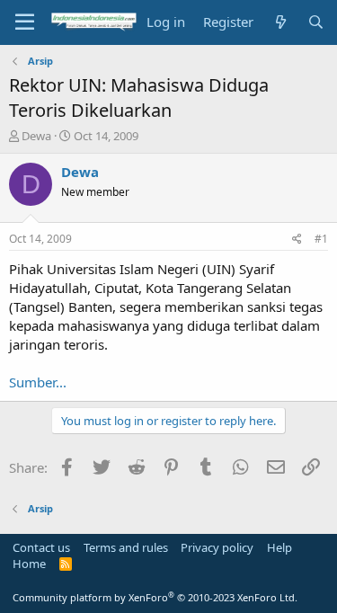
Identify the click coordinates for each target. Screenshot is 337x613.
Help (279, 547)
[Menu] (25, 22)
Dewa (36, 136)
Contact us (41, 547)
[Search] (315, 22)
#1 (321, 238)
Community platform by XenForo (155, 597)
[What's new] (279, 22)
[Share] (297, 239)
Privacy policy (217, 547)
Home (29, 563)
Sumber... (38, 382)
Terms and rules (126, 547)
